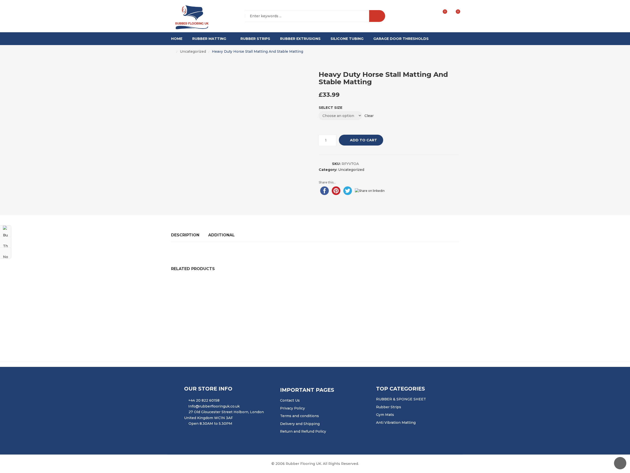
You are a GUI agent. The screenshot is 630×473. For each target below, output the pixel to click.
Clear (369, 116)
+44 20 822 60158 (204, 400)
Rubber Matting (209, 38)
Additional (221, 235)
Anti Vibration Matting (396, 422)
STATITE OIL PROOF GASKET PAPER (209, 286)
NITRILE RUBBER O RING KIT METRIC (359, 286)
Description (185, 235)
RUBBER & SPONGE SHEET (401, 399)
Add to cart (363, 140)
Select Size (330, 107)
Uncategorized (193, 51)
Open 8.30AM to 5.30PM (210, 423)
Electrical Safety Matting (293, 315)
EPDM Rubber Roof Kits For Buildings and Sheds (218, 315)
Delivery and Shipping (300, 424)
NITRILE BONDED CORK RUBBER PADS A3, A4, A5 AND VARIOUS (384, 315)
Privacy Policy (292, 408)
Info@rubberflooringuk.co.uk (214, 406)
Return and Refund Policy (303, 431)
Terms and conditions (299, 416)
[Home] (172, 52)
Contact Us (290, 400)
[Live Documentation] (5, 252)
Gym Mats (385, 414)
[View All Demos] (5, 242)
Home (176, 38)
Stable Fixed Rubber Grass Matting (284, 286)
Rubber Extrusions (300, 38)
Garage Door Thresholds (401, 38)
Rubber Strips (255, 38)
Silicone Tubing (347, 38)
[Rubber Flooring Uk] (190, 16)
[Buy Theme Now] (5, 231)
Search (377, 16)
